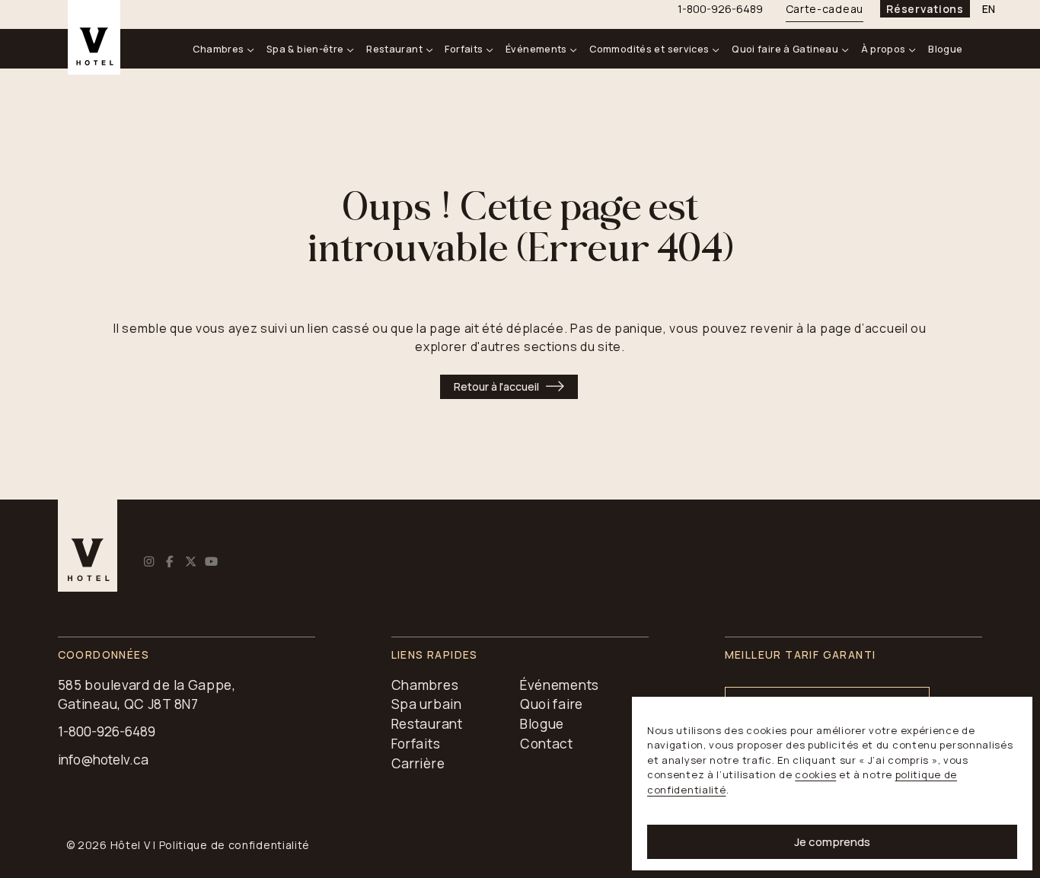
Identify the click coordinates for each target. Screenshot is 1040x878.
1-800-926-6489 (106, 731)
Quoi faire (551, 704)
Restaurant (394, 49)
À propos (883, 49)
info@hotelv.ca (103, 759)
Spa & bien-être (305, 49)
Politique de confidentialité (235, 845)
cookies (815, 774)
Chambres (218, 49)
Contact (546, 743)
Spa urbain (426, 704)
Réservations (924, 9)
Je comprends (832, 842)
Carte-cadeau (824, 9)
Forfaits (464, 49)
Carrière (418, 763)
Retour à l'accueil (496, 386)
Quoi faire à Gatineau (785, 49)
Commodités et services (649, 49)
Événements (536, 49)
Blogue (945, 49)
